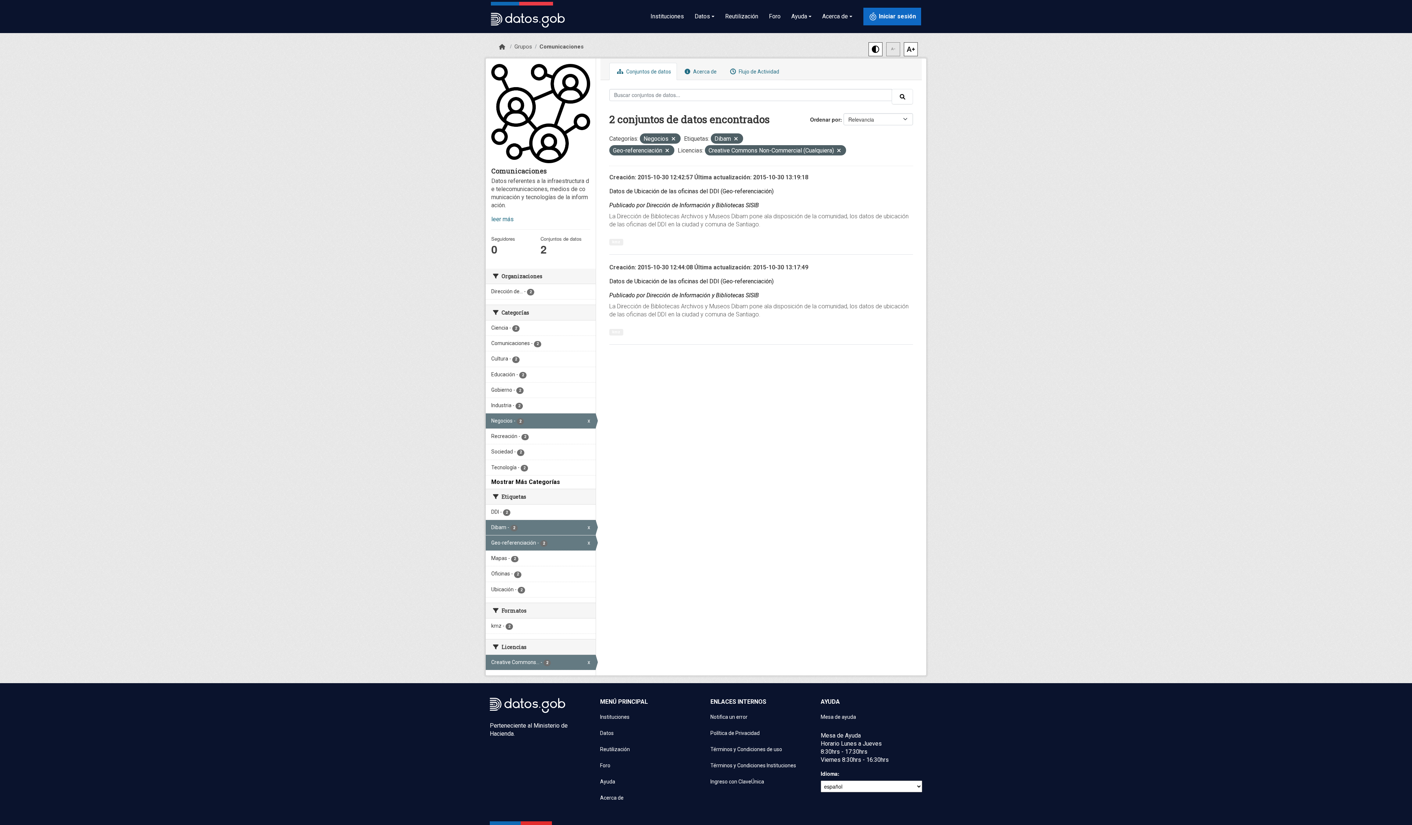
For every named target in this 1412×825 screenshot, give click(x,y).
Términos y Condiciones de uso (746, 749)
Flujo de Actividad (758, 72)
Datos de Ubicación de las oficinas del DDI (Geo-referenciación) (691, 191)
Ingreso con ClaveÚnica (737, 782)
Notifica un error (729, 717)
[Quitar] (673, 139)
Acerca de (704, 72)
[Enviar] (902, 96)
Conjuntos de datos (648, 72)
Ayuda (607, 782)
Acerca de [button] (835, 16)
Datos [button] (702, 16)
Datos (607, 733)
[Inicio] (502, 47)
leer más (502, 219)
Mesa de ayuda (838, 717)
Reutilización (741, 16)
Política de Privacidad (735, 733)
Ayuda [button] (799, 16)
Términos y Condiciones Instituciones (753, 765)
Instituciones (667, 16)
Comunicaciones (561, 46)
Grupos (523, 46)
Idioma (829, 773)
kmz (616, 242)
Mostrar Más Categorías (525, 481)
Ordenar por (825, 119)
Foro (775, 16)
